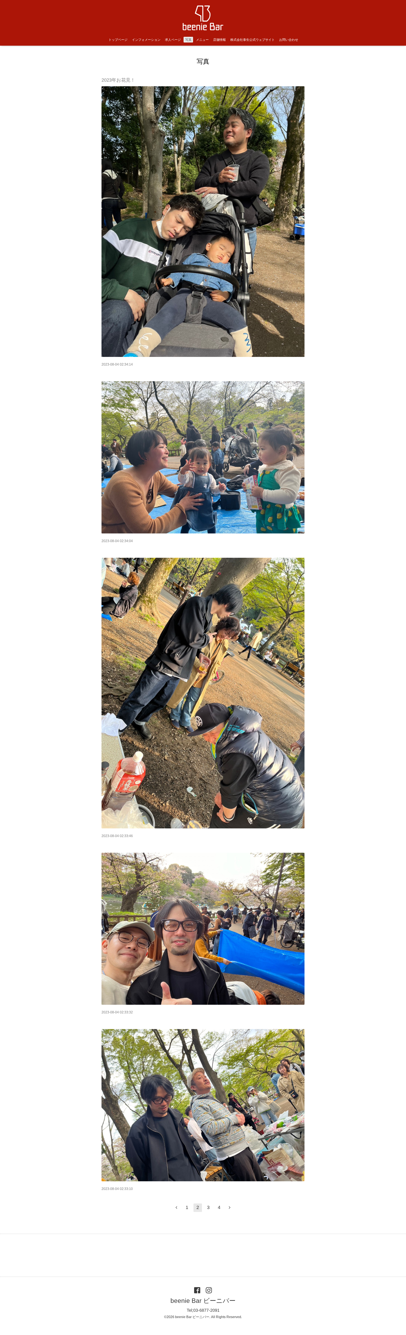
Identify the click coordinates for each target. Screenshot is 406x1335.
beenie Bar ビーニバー (203, 1300)
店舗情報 (219, 39)
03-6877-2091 (206, 1310)
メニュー (202, 39)
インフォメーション (146, 39)
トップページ (118, 39)
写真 (188, 39)
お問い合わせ (288, 39)
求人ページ (173, 39)
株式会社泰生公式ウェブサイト (252, 39)
